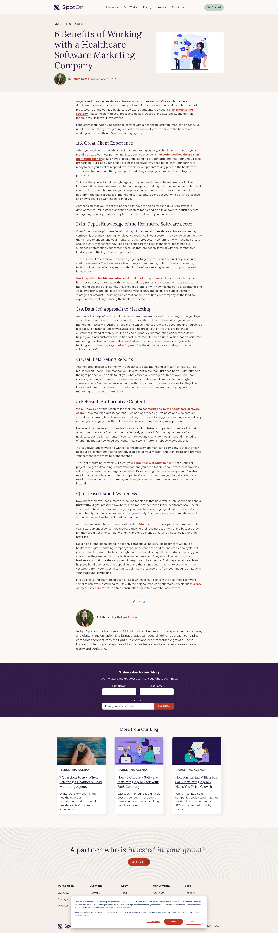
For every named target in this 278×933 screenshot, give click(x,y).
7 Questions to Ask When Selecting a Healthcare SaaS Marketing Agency (81, 782)
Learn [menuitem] (160, 7)
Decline (193, 922)
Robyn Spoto (80, 79)
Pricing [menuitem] (147, 7)
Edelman (144, 524)
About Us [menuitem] (177, 7)
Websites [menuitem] (63, 905)
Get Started (214, 7)
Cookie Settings (153, 922)
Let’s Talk (137, 862)
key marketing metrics (125, 345)
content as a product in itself (154, 463)
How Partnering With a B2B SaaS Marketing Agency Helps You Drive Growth (196, 782)
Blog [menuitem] (124, 893)
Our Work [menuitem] (130, 7)
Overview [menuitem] (63, 893)
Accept (173, 922)
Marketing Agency (71, 24)
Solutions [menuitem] (110, 7)
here (98, 588)
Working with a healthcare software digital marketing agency (119, 278)
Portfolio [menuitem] (95, 893)
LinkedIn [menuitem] (190, 893)
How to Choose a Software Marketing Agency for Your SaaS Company (138, 782)
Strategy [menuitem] (63, 899)
